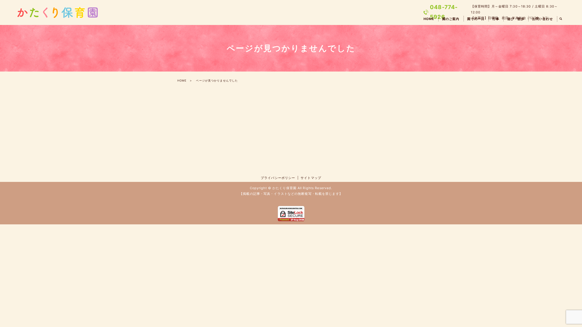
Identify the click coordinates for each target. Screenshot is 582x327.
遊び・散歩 (515, 19)
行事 (495, 19)
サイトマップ (311, 178)
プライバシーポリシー (278, 178)
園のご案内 (450, 19)
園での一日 (475, 19)
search (561, 19)
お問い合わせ (542, 19)
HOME (429, 19)
